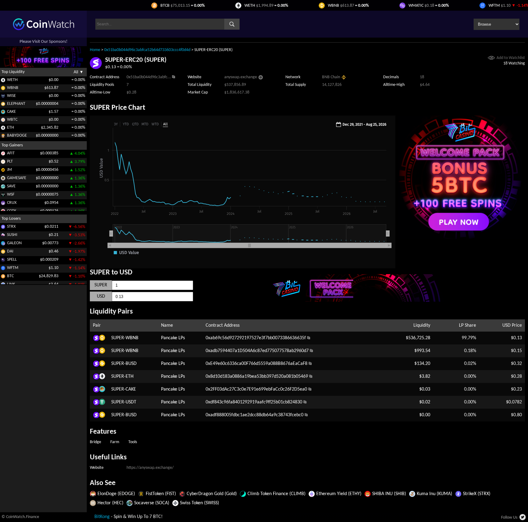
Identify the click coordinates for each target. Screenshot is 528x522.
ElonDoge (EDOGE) (116, 493)
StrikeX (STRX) (476, 493)
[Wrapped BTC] (3, 121)
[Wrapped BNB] (3, 89)
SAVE (11, 186)
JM (9, 169)
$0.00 (424, 415)
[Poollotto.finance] (3, 162)
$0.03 (424, 389)
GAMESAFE (16, 178)
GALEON (14, 243)
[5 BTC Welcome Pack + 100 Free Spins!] (460, 237)
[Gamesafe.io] (3, 179)
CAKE (11, 111)
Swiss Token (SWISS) (199, 503)
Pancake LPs (173, 338)
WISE (11, 96)
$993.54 (422, 350)
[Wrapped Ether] (3, 81)
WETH (12, 80)
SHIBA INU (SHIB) (389, 493)
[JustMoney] (3, 171)
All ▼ (78, 72)
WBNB (12, 88)
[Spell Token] (3, 261)
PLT (10, 161)
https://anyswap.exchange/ (150, 467)
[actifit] (3, 154)
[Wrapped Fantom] (3, 269)
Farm (114, 442)
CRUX (11, 202)
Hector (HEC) (110, 503)
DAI (10, 251)
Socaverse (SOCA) (151, 503)
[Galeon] (3, 244)
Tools (132, 442)
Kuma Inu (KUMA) (434, 493)
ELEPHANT (16, 103)
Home (95, 50)
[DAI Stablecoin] (3, 252)
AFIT (11, 153)
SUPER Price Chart (117, 108)
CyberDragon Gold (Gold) (212, 493)
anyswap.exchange (240, 77)
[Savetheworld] (3, 187)
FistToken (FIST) (161, 493)
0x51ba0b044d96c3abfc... (149, 77)
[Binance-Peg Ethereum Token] (3, 129)
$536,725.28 (418, 338)
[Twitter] (522, 518)
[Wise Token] (3, 97)
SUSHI (12, 235)
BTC (10, 276)
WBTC (12, 119)
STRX (11, 226)
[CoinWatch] (43, 29)
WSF (10, 194)
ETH (10, 127)
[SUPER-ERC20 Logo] (96, 67)
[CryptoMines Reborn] (3, 204)
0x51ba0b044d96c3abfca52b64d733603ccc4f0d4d (147, 50)
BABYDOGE (17, 135)
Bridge (95, 442)
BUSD (131, 363)
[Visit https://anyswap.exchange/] (260, 78)
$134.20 (422, 363)
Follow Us (509, 517)
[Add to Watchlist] (491, 58)
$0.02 (424, 402)
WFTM (12, 268)
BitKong (102, 516)
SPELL (12, 259)
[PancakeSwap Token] (3, 113)
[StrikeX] (3, 228)
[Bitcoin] (3, 277)
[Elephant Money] (3, 105)
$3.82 (424, 376)
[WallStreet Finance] (3, 195)
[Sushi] (3, 236)
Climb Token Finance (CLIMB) (277, 493)
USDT (131, 402)
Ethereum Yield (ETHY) (338, 493)
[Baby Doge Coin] (3, 136)
